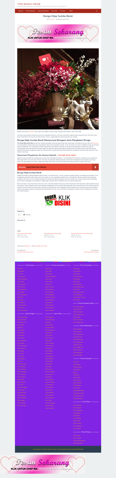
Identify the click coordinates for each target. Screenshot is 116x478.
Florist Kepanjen (49, 356)
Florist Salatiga (21, 400)
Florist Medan (76, 279)
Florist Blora (20, 274)
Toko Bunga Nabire (78, 443)
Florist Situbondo (49, 392)
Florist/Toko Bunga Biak (79, 440)
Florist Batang (20, 325)
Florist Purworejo (21, 374)
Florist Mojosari (49, 361)
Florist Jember (48, 335)
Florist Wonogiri (21, 390)
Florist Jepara (20, 343)
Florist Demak (20, 338)
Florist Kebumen (21, 276)
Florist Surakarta (21, 403)
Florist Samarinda (77, 337)
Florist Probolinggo (49, 382)
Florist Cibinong (21, 287)
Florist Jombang (49, 338)
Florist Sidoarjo (49, 390)
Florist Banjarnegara (22, 317)
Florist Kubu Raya (77, 344)
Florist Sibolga (76, 317)
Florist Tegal (20, 384)
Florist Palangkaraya (78, 334)
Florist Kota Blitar (49, 408)
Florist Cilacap (20, 281)
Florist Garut (48, 284)
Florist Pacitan (48, 369)
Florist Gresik (48, 332)
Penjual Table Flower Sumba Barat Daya (82, 233)
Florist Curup (76, 281)
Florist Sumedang (49, 307)
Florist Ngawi (48, 366)
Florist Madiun (20, 271)
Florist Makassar (77, 367)
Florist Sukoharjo (21, 284)
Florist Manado (77, 370)
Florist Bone (76, 375)
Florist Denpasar (77, 408)
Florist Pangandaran (22, 279)
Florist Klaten (20, 353)
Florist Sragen (20, 379)
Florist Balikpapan (77, 329)
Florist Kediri (48, 340)
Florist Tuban (48, 400)
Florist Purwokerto (21, 319)
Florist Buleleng (77, 418)
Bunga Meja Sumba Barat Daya (52, 233)
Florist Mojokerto (49, 358)
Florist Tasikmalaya (22, 310)
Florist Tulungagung (50, 403)
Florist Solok (76, 268)
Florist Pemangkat (77, 355)
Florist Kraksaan (49, 384)
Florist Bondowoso (49, 330)
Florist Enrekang (77, 383)
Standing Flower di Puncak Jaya (25, 251)
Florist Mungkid (21, 358)
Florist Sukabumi (49, 305)
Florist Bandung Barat (50, 276)
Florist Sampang (49, 387)
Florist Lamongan (49, 343)
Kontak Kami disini (67, 155)
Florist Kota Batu (49, 405)
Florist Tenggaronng (78, 347)
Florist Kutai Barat (77, 350)
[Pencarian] (97, 11)
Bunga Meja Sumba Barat (40, 246)
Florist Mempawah (77, 352)
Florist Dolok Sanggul (78, 306)
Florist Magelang (21, 366)
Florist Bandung (21, 302)
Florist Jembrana (77, 423)
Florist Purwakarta (49, 300)
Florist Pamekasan (50, 371)
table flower (31, 131)
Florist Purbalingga (21, 371)
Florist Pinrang (76, 380)
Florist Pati (20, 268)
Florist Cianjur (48, 279)
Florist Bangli (76, 415)
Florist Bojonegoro (49, 327)
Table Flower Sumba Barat (24, 233)
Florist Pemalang (21, 369)
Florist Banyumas (21, 322)
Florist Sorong (76, 435)
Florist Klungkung (77, 426)
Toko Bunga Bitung (78, 398)
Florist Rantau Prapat (78, 314)
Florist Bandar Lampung (79, 297)
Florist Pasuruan (49, 374)
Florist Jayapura (77, 438)
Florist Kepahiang (77, 284)
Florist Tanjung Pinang (78, 292)
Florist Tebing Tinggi (78, 322)
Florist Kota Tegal (21, 405)
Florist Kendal (20, 351)
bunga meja (95, 143)
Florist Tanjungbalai (78, 319)
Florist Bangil (48, 377)
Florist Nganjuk (49, 364)
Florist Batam (76, 289)
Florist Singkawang (78, 342)
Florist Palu (76, 362)
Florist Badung (76, 413)
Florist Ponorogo (49, 379)
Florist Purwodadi (21, 340)
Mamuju (75, 372)
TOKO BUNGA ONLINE (29, 4)
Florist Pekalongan (21, 364)
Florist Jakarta (20, 307)
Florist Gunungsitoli (78, 312)
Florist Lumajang (49, 345)
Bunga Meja (27, 246)
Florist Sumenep (49, 395)
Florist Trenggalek (21, 289)
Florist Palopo (76, 377)
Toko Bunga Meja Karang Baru (91, 251)
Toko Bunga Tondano (78, 396)
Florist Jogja (20, 300)
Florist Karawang (49, 289)
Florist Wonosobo (21, 392)
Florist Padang (76, 271)
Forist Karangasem (78, 410)
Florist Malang (48, 353)
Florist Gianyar (77, 421)
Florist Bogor (20, 297)
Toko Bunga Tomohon (78, 393)
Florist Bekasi (48, 274)
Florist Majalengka (49, 294)
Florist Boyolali (21, 330)
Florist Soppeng (77, 385)
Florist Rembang (21, 377)
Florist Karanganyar (22, 294)
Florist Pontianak (77, 331)
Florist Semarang (21, 305)
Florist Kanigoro (49, 325)
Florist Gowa (76, 388)
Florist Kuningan (49, 292)
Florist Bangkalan (49, 317)
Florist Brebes (20, 292)
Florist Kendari (76, 364)
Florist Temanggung (22, 387)
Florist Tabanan (77, 428)
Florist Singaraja (77, 405)
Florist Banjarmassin (78, 339)
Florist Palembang (77, 294)
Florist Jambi (76, 274)
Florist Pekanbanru (78, 276)
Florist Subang (48, 302)
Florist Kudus (20, 356)
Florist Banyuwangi (50, 319)
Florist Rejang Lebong (78, 287)
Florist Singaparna (49, 310)
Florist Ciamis (48, 268)
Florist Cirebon (48, 281)
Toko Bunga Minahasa (78, 390)
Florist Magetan (49, 351)
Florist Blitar (48, 322)
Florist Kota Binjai (77, 309)
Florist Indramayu (49, 287)
